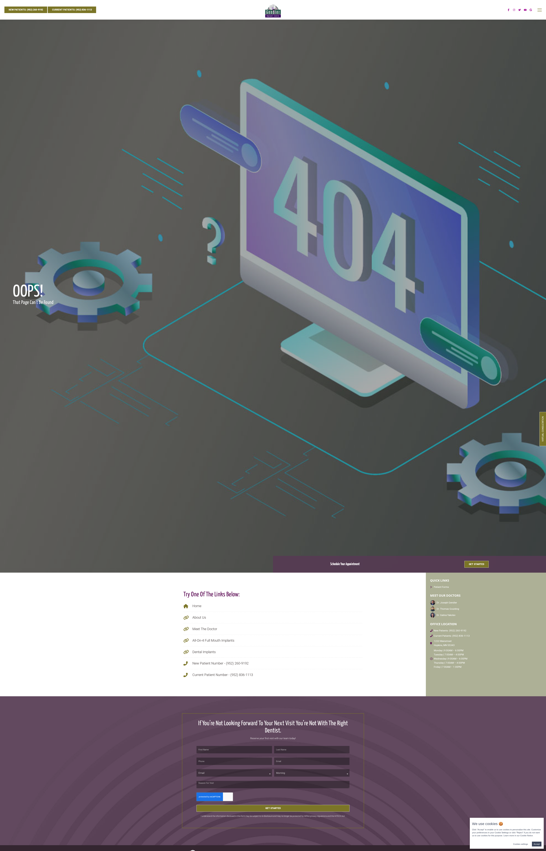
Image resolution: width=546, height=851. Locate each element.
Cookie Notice (526, 835)
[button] (476, 564)
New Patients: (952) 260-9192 (26, 9)
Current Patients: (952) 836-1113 (72, 9)
